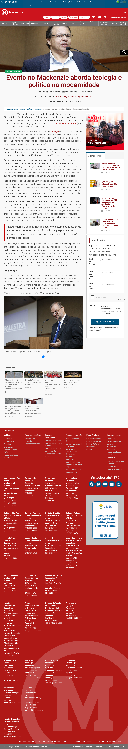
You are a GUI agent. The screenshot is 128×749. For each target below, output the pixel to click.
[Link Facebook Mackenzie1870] (2, 2)
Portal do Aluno (84, 17)
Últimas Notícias (96, 156)
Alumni (47, 17)
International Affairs (118, 17)
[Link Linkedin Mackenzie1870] (13, 2)
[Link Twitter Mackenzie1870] (6, 2)
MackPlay (55, 17)
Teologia (54, 131)
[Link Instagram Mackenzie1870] (16, 2)
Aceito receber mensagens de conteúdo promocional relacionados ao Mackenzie (111, 310)
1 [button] (43, 357)
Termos (92, 305)
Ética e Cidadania (13, 71)
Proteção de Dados (53, 742)
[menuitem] (31, 2)
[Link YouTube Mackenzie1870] (9, 2)
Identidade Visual (73, 742)
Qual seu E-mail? (91, 275)
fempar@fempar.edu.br (34, 710)
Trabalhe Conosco (93, 742)
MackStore (74, 17)
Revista (64, 17)
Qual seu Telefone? (92, 286)
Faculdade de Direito (66, 123)
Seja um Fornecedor (114, 742)
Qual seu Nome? (92, 262)
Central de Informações (31, 742)
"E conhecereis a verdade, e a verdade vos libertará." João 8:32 (97, 747)
